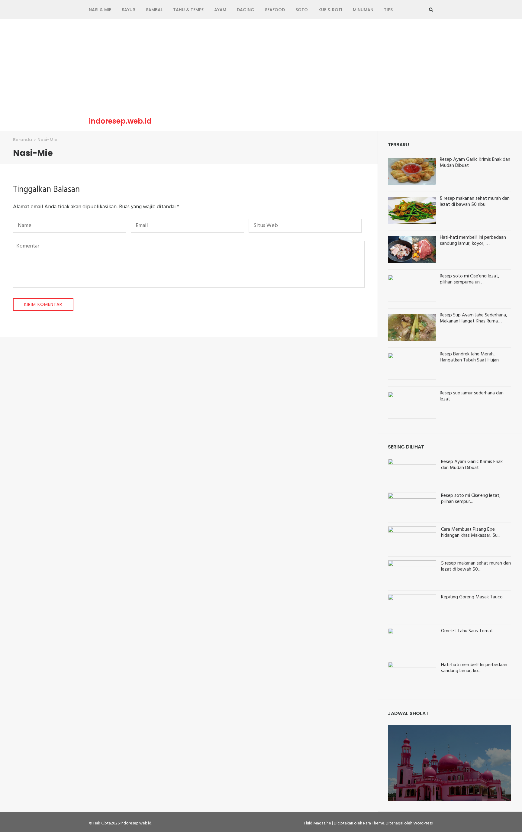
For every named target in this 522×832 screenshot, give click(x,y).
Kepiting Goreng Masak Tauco (472, 597)
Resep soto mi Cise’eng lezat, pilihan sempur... (471, 499)
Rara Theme (373, 823)
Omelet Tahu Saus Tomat (467, 631)
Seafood (275, 10)
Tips (388, 10)
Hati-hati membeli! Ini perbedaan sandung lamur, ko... (474, 668)
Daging (245, 10)
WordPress (423, 823)
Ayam (220, 10)
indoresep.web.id (120, 121)
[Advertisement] (261, 69)
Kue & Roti (330, 10)
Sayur (128, 10)
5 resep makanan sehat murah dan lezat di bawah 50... (476, 566)
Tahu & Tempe (188, 10)
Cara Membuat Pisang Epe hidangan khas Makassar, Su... (470, 532)
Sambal (154, 10)
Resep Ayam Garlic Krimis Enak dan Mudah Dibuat (472, 465)
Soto (301, 10)
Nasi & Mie (100, 10)
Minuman (363, 10)
